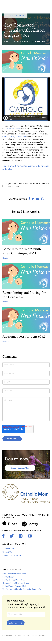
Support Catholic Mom (20, 468)
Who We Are (8, 548)
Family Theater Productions (13, 580)
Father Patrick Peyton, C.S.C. (14, 586)
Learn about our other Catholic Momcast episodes (25, 167)
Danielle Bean (39, 41)
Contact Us (7, 552)
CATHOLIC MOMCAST (16, 15)
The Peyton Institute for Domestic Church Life (21, 589)
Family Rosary (8, 577)
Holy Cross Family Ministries (14, 573)
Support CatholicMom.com (13, 555)
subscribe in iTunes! (13, 128)
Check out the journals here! (14, 136)
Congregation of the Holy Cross (15, 583)
